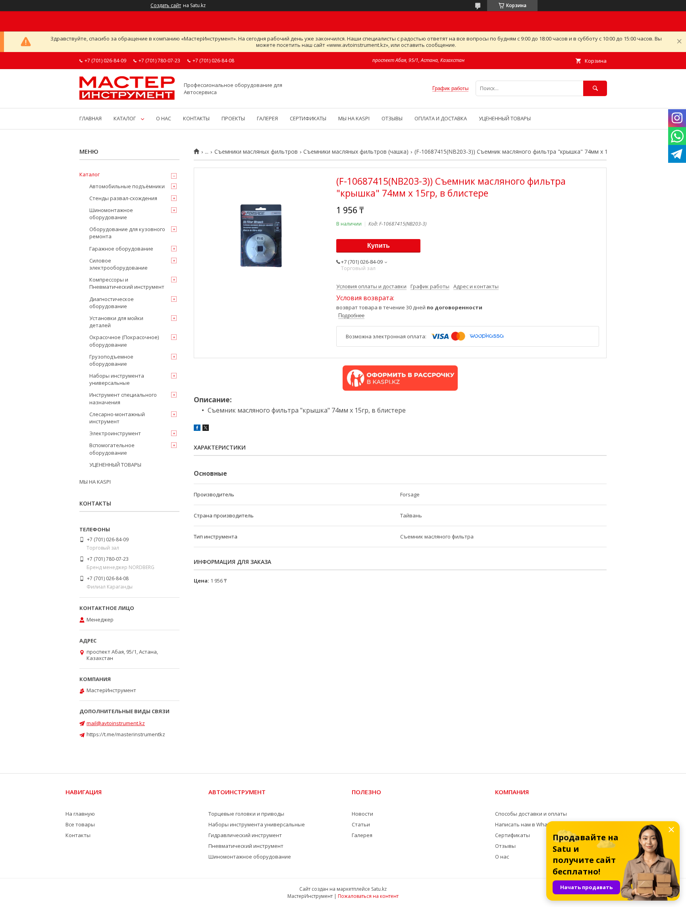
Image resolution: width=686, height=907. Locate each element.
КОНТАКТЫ (196, 118)
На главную (80, 813)
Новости (362, 813)
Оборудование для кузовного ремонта (127, 233)
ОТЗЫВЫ (392, 118)
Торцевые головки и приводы (246, 813)
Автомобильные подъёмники (127, 186)
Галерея (362, 835)
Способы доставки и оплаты (531, 813)
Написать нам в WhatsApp (528, 824)
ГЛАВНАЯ (90, 118)
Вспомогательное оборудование (112, 449)
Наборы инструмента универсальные (116, 379)
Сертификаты (512, 835)
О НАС (163, 118)
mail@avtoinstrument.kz (116, 723)
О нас (502, 856)
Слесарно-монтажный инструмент (117, 418)
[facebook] (197, 428)
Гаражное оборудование (121, 248)
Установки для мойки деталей (116, 322)
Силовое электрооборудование (118, 264)
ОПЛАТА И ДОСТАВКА (440, 118)
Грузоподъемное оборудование (111, 360)
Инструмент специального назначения (123, 398)
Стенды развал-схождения (123, 198)
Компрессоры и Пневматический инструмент (126, 283)
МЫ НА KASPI (354, 118)
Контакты (78, 835)
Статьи (361, 824)
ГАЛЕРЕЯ (267, 118)
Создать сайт (165, 5)
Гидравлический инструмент (245, 835)
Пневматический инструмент (245, 845)
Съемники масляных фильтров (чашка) (356, 152)
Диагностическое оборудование (111, 302)
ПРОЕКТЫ (233, 118)
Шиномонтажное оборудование (111, 213)
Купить (378, 245)
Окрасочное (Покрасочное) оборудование (124, 341)
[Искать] (595, 88)
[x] (205, 428)
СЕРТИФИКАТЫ (308, 118)
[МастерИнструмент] (127, 97)
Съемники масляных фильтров (256, 152)
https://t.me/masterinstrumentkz (126, 734)
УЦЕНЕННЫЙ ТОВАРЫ (505, 118)
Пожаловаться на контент (368, 896)
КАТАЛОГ (125, 118)
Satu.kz (379, 889)
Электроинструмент (115, 433)
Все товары (80, 824)
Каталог (89, 174)
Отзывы (505, 845)
